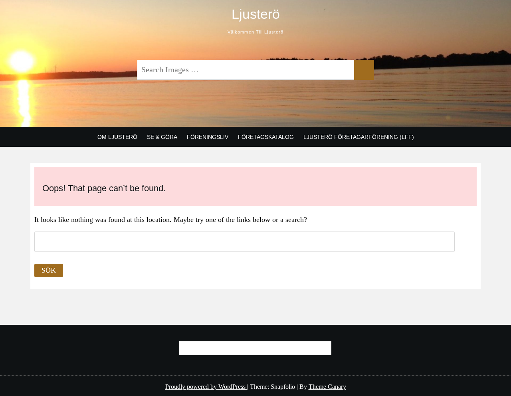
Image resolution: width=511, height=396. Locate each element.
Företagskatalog (266, 137)
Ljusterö (256, 14)
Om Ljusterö (117, 137)
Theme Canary (327, 386)
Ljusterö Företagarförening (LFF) (358, 137)
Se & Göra (162, 137)
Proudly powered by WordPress (206, 386)
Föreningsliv (207, 137)
